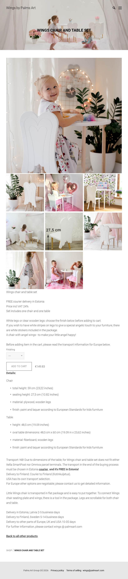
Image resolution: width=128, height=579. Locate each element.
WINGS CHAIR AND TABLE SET (29, 550)
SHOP (9, 550)
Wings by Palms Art (21, 8)
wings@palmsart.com (94, 570)
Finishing (10, 349)
